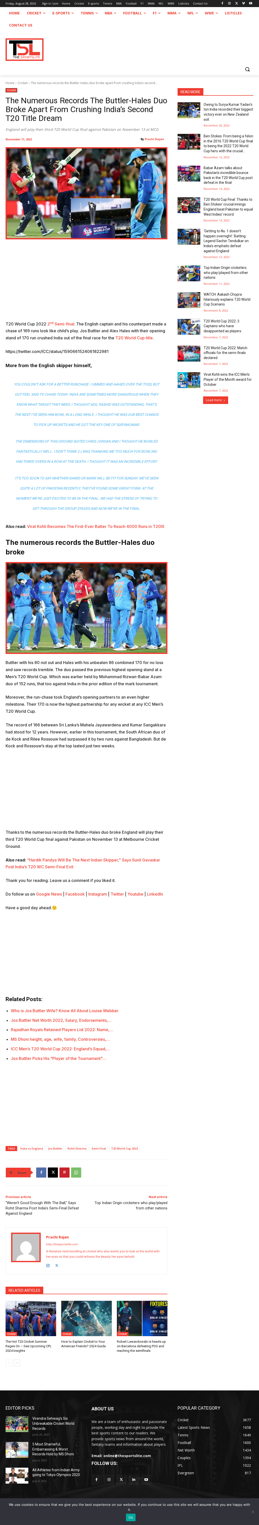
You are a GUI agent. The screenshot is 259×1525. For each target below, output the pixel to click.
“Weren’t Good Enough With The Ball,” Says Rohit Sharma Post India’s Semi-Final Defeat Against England (42, 1208)
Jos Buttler (55, 1148)
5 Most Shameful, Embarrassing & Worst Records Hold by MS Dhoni (53, 1449)
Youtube (135, 894)
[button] (247, 69)
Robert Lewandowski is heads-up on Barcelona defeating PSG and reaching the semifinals (141, 1346)
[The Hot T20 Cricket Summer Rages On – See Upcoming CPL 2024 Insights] (31, 1318)
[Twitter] (121, 1480)
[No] (252, 1511)
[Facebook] (222, 4)
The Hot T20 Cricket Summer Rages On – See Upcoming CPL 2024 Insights (29, 1346)
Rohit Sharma (77, 1148)
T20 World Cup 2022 (124, 1148)
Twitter (117, 894)
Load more (214, 400)
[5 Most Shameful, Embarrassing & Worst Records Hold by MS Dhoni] (17, 1450)
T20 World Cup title (134, 337)
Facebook (75, 894)
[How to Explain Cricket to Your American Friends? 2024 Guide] (86, 1318)
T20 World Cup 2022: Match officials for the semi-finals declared (225, 353)
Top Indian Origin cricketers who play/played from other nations (226, 272)
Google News (49, 894)
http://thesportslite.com (62, 1244)
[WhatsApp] (76, 1172)
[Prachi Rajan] (26, 1251)
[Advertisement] (86, 283)
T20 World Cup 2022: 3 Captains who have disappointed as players (222, 326)
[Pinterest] (64, 1172)
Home (10, 83)
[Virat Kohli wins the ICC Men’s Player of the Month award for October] (189, 380)
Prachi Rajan (154, 139)
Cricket (23, 83)
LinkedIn (155, 894)
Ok (130, 1517)
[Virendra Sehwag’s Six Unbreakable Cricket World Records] (17, 1424)
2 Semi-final (60, 323)
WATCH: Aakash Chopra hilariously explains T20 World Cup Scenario (227, 299)
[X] (237, 4)
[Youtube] (250, 4)
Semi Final (99, 1148)
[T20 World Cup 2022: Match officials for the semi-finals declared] (189, 354)
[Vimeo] (243, 4)
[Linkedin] (134, 1480)
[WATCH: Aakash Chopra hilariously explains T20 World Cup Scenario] (189, 300)
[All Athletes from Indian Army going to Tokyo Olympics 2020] (17, 1476)
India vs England (31, 1148)
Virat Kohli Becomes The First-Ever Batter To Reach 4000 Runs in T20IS (95, 526)
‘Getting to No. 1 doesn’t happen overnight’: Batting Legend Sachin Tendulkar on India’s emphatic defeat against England (226, 241)
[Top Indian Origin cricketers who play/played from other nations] (189, 273)
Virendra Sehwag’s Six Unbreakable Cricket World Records (53, 1423)
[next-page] (17, 1363)
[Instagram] (229, 4)
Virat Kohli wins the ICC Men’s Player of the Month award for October (228, 379)
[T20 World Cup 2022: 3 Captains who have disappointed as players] (189, 327)
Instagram (97, 894)
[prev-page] (9, 1363)
